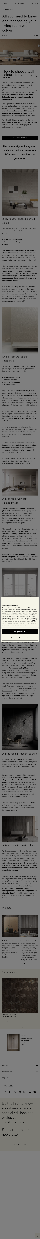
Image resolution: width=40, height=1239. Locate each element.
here (34, 620)
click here (22, 625)
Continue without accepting (20, 638)
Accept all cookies (20, 631)
